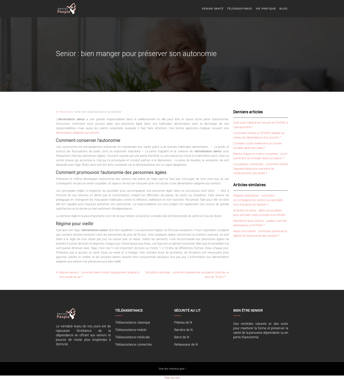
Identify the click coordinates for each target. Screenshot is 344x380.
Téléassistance (239, 8)
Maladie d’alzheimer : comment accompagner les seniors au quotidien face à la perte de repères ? (258, 200)
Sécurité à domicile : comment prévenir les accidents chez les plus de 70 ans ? (185, 275)
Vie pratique (266, 8)
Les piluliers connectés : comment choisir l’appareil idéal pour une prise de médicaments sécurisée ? (260, 168)
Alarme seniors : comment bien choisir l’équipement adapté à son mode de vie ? (99, 275)
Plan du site (172, 377)
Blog (284, 8)
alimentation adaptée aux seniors (77, 132)
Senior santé (212, 8)
